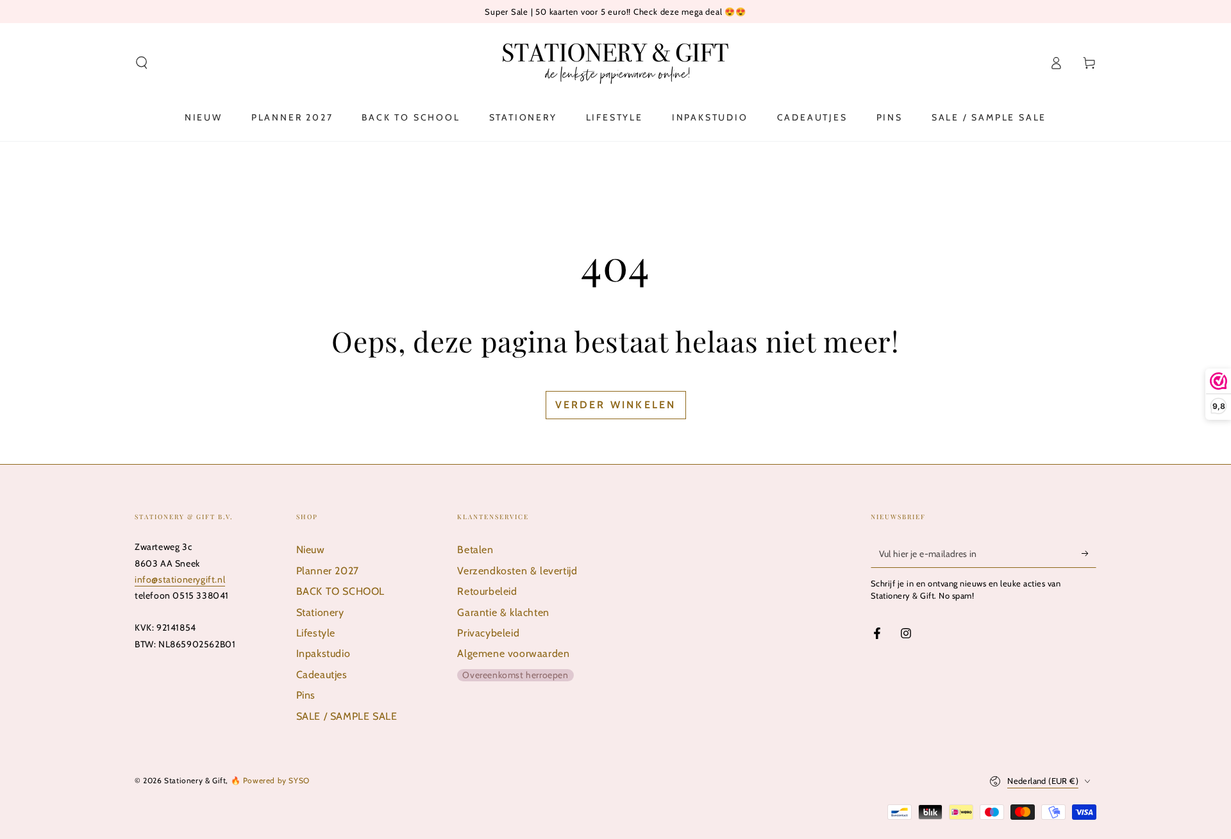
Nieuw (310, 550)
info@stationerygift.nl (180, 579)
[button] (141, 63)
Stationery (320, 612)
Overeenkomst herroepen (515, 675)
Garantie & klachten (503, 612)
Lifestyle (315, 633)
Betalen (475, 550)
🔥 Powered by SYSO (270, 780)
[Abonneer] (1089, 553)
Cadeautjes (322, 675)
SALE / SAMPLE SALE (347, 716)
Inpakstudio (323, 653)
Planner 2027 (327, 571)
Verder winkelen (615, 405)
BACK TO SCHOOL (340, 591)
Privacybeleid (488, 633)
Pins (305, 695)
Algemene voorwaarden (513, 653)
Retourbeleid (487, 591)
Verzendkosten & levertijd (517, 571)
